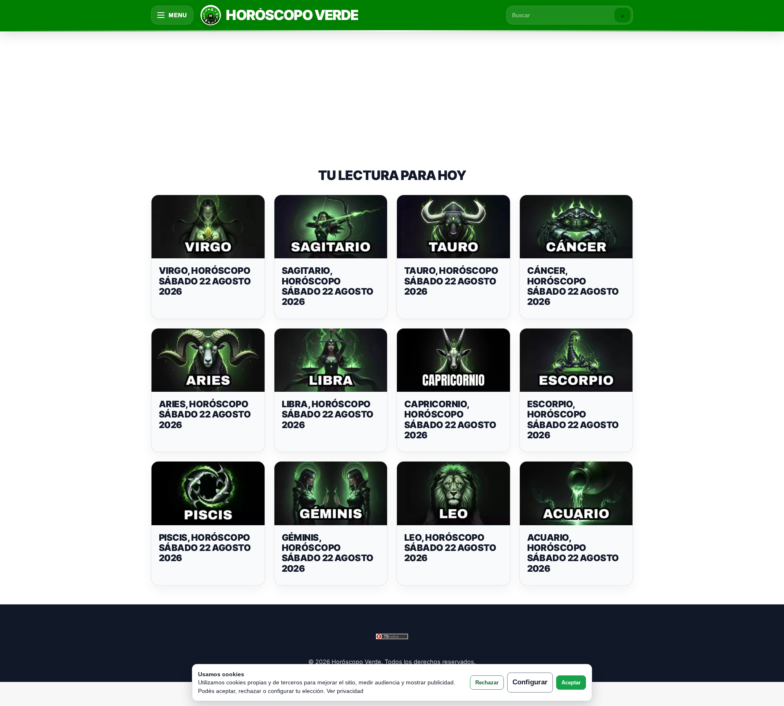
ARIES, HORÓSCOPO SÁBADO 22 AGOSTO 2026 (205, 414)
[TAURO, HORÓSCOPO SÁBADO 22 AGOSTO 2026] (453, 227)
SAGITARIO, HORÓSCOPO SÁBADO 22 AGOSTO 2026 (328, 286)
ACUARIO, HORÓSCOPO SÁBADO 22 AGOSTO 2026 (573, 553)
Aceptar (571, 682)
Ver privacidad (345, 691)
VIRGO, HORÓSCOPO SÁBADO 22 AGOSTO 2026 (205, 281)
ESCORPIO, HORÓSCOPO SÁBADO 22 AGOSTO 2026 (573, 419)
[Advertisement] (392, 91)
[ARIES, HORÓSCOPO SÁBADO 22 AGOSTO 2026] (208, 360)
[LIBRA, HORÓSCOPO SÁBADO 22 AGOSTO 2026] (331, 360)
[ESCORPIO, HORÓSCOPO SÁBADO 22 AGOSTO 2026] (576, 360)
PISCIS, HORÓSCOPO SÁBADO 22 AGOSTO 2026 (205, 548)
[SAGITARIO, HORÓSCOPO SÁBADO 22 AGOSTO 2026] (331, 227)
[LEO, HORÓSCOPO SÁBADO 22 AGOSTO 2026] (453, 493)
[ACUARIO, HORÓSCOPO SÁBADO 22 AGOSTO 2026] (576, 493)
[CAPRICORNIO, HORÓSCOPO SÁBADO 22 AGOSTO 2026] (453, 360)
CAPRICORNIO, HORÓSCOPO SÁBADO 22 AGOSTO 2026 (450, 419)
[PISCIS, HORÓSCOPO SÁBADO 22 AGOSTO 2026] (208, 493)
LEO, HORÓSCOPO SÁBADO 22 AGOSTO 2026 (450, 548)
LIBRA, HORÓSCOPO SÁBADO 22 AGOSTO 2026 (328, 414)
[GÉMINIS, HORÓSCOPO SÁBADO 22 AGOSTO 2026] (331, 493)
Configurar (530, 682)
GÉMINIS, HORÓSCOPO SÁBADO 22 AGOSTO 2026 (328, 553)
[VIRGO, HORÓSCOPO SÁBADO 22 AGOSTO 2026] (208, 227)
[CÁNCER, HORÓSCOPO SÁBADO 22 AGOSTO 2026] (576, 227)
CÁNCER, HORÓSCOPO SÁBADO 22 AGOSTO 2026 (573, 286)
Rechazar (487, 682)
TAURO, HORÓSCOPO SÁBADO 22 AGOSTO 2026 (451, 281)
